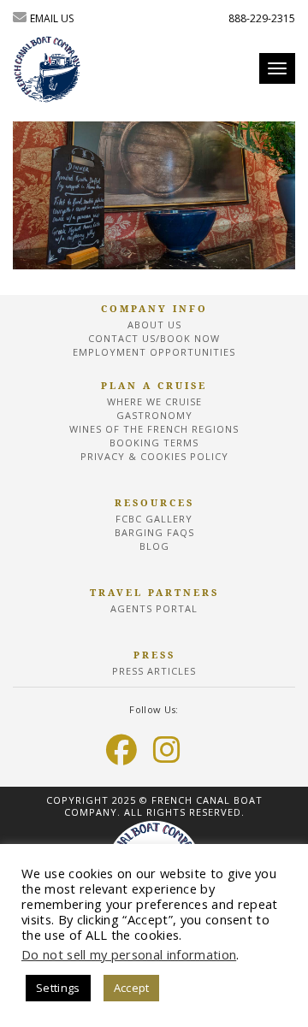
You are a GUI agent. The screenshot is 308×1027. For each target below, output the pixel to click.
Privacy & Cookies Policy (154, 456)
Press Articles (154, 670)
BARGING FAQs (154, 532)
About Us (154, 324)
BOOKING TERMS (154, 442)
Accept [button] (132, 987)
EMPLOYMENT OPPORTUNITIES (154, 351)
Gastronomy (154, 415)
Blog (154, 546)
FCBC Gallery (154, 518)
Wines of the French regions (154, 428)
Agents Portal (154, 608)
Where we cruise (154, 401)
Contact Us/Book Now (154, 338)
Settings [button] (58, 987)
